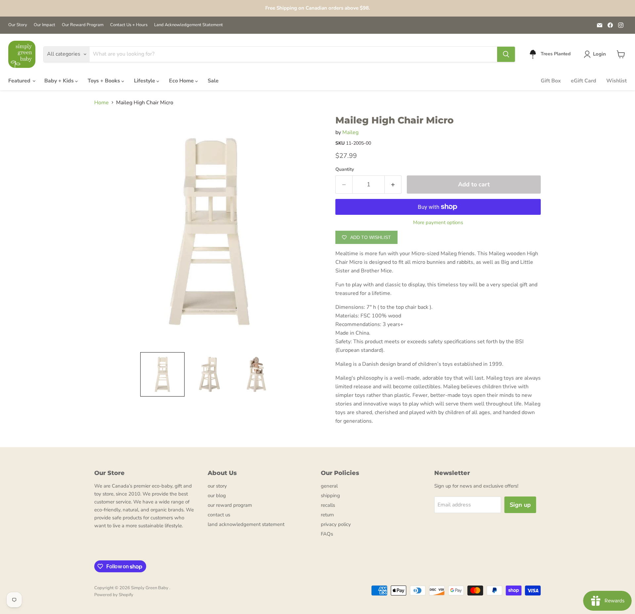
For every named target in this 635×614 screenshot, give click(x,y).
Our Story (17, 25)
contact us (219, 514)
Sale (213, 80)
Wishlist (616, 80)
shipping (330, 495)
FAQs (327, 534)
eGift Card (583, 80)
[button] (596, 54)
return (327, 514)
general (329, 486)
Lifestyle (145, 80)
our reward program (230, 505)
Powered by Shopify (113, 595)
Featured (20, 80)
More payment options (438, 222)
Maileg (350, 132)
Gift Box (551, 80)
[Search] (506, 54)
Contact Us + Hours (129, 25)
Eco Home (182, 80)
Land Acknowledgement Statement (188, 25)
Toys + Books (104, 80)
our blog (217, 495)
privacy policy (336, 524)
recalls (328, 505)
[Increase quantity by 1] (393, 184)
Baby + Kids (59, 80)
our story (217, 486)
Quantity (344, 169)
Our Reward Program (83, 25)
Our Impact (44, 25)
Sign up (520, 505)
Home (101, 103)
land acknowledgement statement (246, 524)
